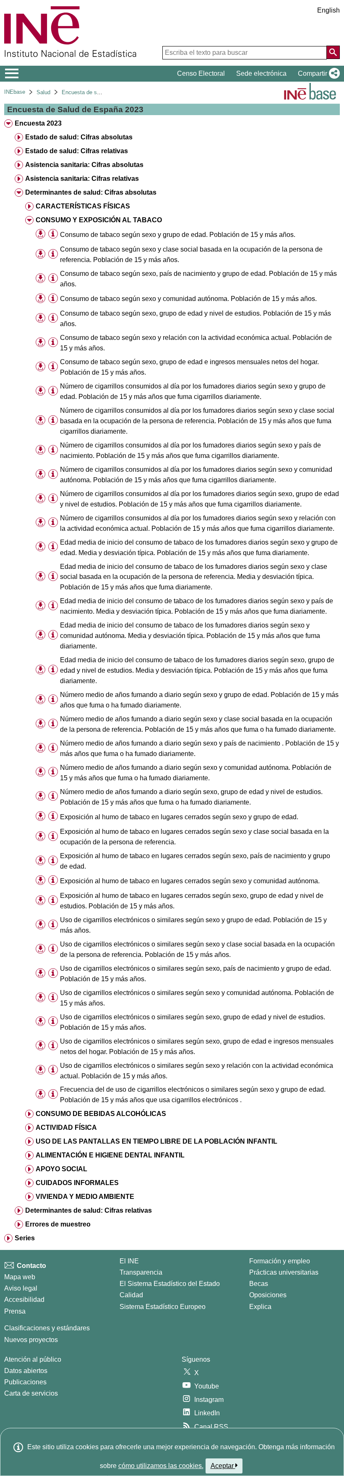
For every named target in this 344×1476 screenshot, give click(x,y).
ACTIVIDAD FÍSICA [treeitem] (66, 1127)
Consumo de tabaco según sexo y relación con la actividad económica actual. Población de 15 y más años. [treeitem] (196, 343)
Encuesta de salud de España (98, 92)
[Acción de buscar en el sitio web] (333, 52)
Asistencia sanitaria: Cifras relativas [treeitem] (82, 178)
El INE (129, 1261)
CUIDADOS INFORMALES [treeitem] (77, 1182)
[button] (317, 73)
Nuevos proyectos (31, 1339)
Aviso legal (20, 1288)
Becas (258, 1283)
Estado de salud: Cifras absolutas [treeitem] (79, 137)
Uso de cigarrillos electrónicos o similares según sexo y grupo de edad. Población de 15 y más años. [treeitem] (193, 925)
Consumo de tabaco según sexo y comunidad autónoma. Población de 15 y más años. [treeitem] (188, 298)
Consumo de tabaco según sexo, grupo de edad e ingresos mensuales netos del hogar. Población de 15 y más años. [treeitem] (189, 367)
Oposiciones (268, 1295)
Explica (260, 1306)
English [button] (328, 10)
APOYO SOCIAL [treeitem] (61, 1169)
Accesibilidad (24, 1299)
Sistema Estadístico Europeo (163, 1306)
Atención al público (32, 1359)
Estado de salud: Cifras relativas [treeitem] (76, 150)
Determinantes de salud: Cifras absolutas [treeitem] (90, 192)
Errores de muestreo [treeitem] (58, 1224)
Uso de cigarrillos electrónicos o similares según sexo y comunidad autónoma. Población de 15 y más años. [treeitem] (197, 998)
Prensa (15, 1311)
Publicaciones (25, 1382)
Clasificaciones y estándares (47, 1328)
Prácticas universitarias (283, 1272)
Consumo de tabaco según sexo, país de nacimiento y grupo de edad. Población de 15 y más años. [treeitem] (198, 279)
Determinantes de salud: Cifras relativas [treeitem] (88, 1210)
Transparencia (141, 1272)
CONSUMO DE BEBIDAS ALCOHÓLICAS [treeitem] (101, 1113)
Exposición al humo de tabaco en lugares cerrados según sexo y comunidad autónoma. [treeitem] (190, 881)
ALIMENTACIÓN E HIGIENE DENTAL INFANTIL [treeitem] (110, 1155)
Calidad (131, 1295)
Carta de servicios (31, 1393)
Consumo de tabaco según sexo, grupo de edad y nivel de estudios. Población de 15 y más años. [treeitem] (195, 318)
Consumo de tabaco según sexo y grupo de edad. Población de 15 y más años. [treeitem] (177, 234)
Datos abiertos (25, 1370)
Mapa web (19, 1277)
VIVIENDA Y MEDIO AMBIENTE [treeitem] (85, 1196)
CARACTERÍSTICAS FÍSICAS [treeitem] (83, 206)
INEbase (14, 92)
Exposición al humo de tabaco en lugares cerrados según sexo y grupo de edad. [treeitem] (179, 816)
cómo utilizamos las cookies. (160, 1465)
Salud (43, 92)
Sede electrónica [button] (261, 73)
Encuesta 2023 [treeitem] (38, 123)
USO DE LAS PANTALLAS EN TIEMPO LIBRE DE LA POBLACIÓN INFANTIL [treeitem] (156, 1141)
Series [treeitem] (25, 1238)
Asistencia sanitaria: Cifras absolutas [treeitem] (84, 164)
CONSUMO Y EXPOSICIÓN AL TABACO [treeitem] (99, 220)
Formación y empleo (279, 1261)
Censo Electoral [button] (201, 73)
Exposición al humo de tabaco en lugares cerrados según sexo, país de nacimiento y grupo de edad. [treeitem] (195, 861)
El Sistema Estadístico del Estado (170, 1283)
